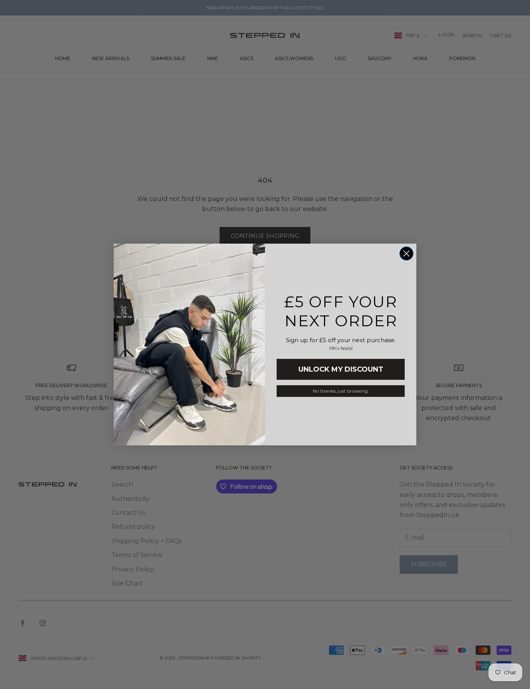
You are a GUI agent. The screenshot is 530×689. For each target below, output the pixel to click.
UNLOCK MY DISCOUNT (340, 369)
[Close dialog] (406, 253)
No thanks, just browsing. (341, 391)
